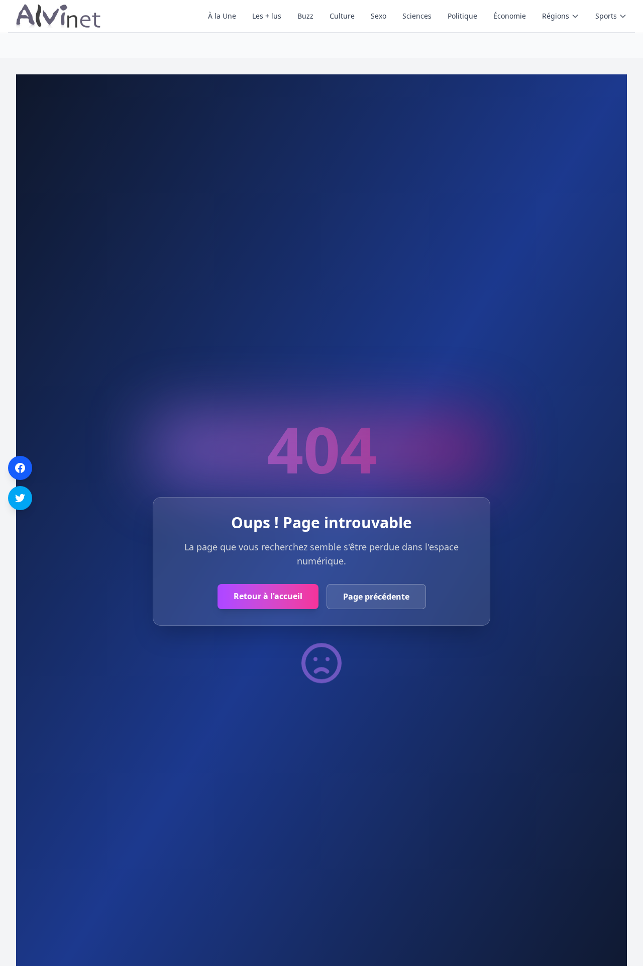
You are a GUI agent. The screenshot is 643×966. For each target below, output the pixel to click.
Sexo (378, 16)
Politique (462, 16)
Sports (606, 16)
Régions (555, 16)
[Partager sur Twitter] (20, 498)
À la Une (222, 16)
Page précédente (376, 596)
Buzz (305, 16)
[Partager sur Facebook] (20, 468)
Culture (342, 16)
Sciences (417, 16)
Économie (509, 16)
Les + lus (266, 16)
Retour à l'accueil (268, 596)
